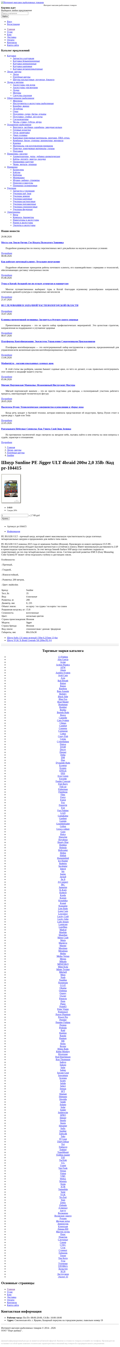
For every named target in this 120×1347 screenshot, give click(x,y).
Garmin (62, 821)
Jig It (63, 879)
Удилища (11, 188)
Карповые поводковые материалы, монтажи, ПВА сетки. (41, 138)
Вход (9, 21)
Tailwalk (63, 1133)
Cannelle (63, 717)
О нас (10, 32)
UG (63, 1163)
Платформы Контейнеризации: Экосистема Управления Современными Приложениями (48, 341)
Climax (63, 723)
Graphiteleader (63, 823)
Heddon (63, 845)
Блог (9, 34)
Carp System (63, 720)
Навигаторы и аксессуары (26, 220)
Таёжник (63, 1253)
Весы (15, 214)
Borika (63, 710)
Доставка (11, 37)
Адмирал (62, 1208)
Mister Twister (63, 969)
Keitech (63, 892)
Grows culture (63, 829)
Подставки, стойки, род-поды (28, 116)
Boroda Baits (63, 712)
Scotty (63, 1080)
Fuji (63, 808)
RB (63, 1041)
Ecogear (63, 765)
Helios (63, 853)
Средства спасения (22, 95)
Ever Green (63, 776)
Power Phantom (63, 1014)
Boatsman (63, 704)
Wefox (63, 1178)
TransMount (63, 1152)
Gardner (63, 818)
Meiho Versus (63, 956)
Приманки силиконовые (25, 185)
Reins (63, 1043)
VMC (63, 1176)
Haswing (63, 837)
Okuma (63, 988)
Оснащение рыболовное (19, 124)
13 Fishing (63, 657)
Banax (63, 686)
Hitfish (63, 855)
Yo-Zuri (63, 1197)
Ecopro (63, 768)
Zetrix (63, 1202)
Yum (63, 1200)
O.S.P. (63, 985)
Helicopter (63, 850)
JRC (63, 884)
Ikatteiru (63, 863)
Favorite (63, 778)
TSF (63, 1157)
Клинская (63, 1226)
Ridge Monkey (63, 1051)
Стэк (63, 1247)
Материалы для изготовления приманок (33, 146)
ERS (63, 773)
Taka (63, 1136)
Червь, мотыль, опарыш (25, 164)
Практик (63, 1237)
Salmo (63, 1070)
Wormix (63, 1181)
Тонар (63, 1255)
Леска (16, 74)
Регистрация (13, 24)
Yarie (63, 1192)
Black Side (63, 696)
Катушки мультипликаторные (28, 69)
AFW (63, 667)
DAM (63, 747)
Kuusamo (63, 906)
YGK (63, 1194)
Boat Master (63, 702)
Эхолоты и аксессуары (24, 225)
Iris (62, 871)
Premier (63, 1019)
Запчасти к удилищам (24, 191)
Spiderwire (63, 1112)
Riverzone (63, 1054)
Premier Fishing (63, 1022)
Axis (63, 678)
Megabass (63, 951)
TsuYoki (63, 1160)
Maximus (63, 948)
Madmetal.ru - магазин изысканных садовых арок (27, 363)
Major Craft (63, 937)
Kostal (63, 903)
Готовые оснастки (22, 130)
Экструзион (63, 1274)
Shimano (63, 1096)
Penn (63, 1001)
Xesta (63, 1184)
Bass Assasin (63, 691)
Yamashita (63, 1189)
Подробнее (6, 253)
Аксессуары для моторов (25, 87)
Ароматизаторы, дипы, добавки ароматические (36, 156)
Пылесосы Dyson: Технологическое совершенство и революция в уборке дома (42, 407)
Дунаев (63, 1218)
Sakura (63, 1065)
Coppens (63, 728)
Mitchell (63, 972)
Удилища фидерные (23, 209)
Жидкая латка (63, 1221)
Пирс (63, 1234)
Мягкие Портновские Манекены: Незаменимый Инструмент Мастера (38, 385)
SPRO (63, 1115)
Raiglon (63, 1033)
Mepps (63, 959)
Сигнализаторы (21, 119)
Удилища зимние (21, 196)
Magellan (63, 935)
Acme (63, 662)
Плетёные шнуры (21, 77)
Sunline (10, 455)
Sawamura (63, 1075)
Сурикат (63, 1250)
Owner (63, 996)
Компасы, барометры (23, 217)
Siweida (63, 1099)
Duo (63, 760)
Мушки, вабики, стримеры (26, 180)
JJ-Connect (63, 882)
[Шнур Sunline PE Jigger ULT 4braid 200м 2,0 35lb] (11, 502)
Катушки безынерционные (26, 61)
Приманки (12, 167)
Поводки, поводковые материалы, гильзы (34, 148)
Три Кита (63, 1258)
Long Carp (63, 911)
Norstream (63, 982)
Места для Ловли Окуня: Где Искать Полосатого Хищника (32, 242)
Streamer (63, 1125)
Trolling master (63, 1155)
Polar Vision (63, 1009)
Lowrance (63, 914)
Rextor (63, 1046)
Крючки (17, 143)
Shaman (63, 1094)
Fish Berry (63, 784)
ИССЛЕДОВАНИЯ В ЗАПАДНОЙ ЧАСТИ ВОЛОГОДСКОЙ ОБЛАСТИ (39, 305)
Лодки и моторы (15, 82)
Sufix (62, 1128)
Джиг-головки (20, 135)
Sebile (63, 1083)
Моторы (17, 93)
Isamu (63, 874)
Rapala (63, 1035)
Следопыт (63, 1239)
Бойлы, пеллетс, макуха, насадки (29, 159)
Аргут (63, 1210)
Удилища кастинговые (24, 201)
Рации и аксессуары (23, 222)
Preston (63, 1025)
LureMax (63, 927)
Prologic (63, 1027)
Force (63, 797)
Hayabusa (63, 839)
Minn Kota (63, 967)
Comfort (63, 725)
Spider (63, 1110)
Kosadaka (63, 900)
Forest (63, 800)
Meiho (63, 953)
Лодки (16, 90)
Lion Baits (63, 908)
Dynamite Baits (63, 763)
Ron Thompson (63, 1059)
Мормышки (19, 177)
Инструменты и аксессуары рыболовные (33, 103)
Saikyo (63, 1062)
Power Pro (63, 1017)
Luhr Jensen (63, 921)
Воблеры (17, 175)
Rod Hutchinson (63, 1057)
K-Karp (63, 890)
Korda (63, 895)
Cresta (63, 739)
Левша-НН (63, 1229)
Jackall (63, 876)
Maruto (63, 945)
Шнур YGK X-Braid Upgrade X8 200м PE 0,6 (29, 640)
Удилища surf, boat (22, 193)
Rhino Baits (63, 1049)
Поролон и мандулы (23, 183)
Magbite (63, 932)
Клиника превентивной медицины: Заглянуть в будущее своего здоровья (39, 319)
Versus (63, 1170)
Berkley (63, 694)
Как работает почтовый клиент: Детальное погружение (30, 261)
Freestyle (63, 805)
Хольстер (63, 1269)
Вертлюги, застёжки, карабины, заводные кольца (37, 127)
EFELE (63, 770)
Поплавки (18, 151)
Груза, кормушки (21, 132)
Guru (63, 831)
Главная (11, 29)
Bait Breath (63, 680)
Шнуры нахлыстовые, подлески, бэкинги (33, 79)
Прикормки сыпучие (23, 161)
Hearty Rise (63, 842)
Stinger (63, 1118)
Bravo (63, 715)
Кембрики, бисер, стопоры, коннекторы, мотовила (38, 140)
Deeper (63, 752)
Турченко (63, 1263)
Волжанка (63, 1213)
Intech (63, 868)
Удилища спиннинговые (25, 206)
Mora (62, 974)
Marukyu (63, 943)
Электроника (13, 212)
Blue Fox (63, 699)
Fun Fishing (62, 810)
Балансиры (18, 169)
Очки (15, 111)
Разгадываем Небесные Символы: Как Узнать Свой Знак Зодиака (36, 429)
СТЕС (63, 1245)
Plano (63, 1004)
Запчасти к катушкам (23, 58)
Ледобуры (18, 108)
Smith (63, 1102)
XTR (63, 1186)
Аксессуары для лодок (24, 85)
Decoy (63, 749)
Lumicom (63, 924)
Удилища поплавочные (24, 204)
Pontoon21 (63, 1012)
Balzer (63, 683)
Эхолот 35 (63, 1276)
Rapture (63, 1038)
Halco (63, 834)
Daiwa (63, 744)
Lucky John (63, 919)
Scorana (63, 1078)
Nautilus (63, 980)
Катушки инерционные (24, 63)
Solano (63, 1104)
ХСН (62, 1271)
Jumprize (63, 887)
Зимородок (63, 1223)
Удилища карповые (22, 199)
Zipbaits (63, 1205)
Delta (62, 755)
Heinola (63, 847)
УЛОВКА (63, 1266)
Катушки (11, 55)
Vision (63, 1173)
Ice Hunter (63, 861)
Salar (63, 1067)
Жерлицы (17, 100)
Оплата (10, 40)
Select (63, 1086)
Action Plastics (63, 664)
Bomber (63, 707)
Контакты (12, 42)
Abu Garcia (63, 659)
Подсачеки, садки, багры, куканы (29, 114)
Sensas (63, 1088)
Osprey (63, 993)
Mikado (63, 961)
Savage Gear (63, 1072)
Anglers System (63, 672)
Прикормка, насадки (17, 153)
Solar (63, 1107)
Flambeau (62, 792)
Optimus (63, 990)
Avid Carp (63, 675)
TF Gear (63, 1139)
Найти (5, 16)
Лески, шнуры (14, 71)
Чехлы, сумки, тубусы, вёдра (27, 122)
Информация (13, 531)
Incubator (63, 866)
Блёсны (16, 172)
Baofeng (63, 688)
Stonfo (63, 1120)
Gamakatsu (63, 815)
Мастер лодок (63, 1231)
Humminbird (63, 858)
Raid (63, 1030)
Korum (63, 898)
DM (63, 757)
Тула (63, 1261)
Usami (63, 1165)
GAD (63, 813)
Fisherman (63, 789)
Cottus (63, 733)
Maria (63, 940)
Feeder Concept (63, 781)
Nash (63, 977)
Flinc (63, 794)
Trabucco (63, 1147)
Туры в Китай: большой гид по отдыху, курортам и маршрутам (34, 283)
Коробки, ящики (21, 106)
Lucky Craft (63, 916)
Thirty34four (63, 1141)
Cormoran (63, 731)
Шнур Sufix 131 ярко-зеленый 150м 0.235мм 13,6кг (32, 637)
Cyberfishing (63, 741)
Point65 (63, 1006)
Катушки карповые (22, 66)
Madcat (63, 929)
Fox (63, 802)
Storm (63, 1123)
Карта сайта (13, 45)
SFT (63, 1091)
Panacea (63, 998)
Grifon (63, 826)
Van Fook (62, 1168)
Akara (63, 670)
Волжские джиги (63, 1216)
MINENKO (63, 964)
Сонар (63, 1242)
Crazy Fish (63, 736)
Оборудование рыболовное (20, 98)
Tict (63, 1144)
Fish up (63, 786)
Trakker (63, 1149)
